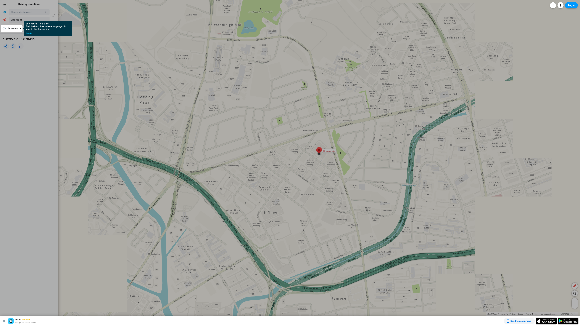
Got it (29, 33)
